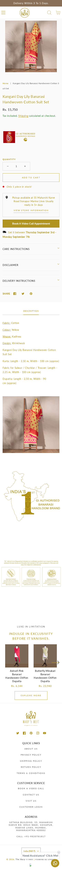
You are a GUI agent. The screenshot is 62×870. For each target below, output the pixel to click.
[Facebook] (14, 293)
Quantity (9, 159)
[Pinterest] (30, 293)
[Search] (49, 12)
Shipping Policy (31, 761)
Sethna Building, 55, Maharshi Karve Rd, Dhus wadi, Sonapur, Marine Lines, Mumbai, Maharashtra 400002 (31, 826)
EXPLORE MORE (31, 695)
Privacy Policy (31, 754)
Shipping (23, 115)
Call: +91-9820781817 (31, 836)
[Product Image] (31, 46)
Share (6, 293)
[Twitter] (22, 293)
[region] (31, 3)
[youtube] (44, 733)
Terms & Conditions (31, 773)
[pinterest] (31, 733)
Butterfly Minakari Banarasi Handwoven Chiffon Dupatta (45, 676)
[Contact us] (55, 863)
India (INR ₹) (29, 851)
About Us (31, 748)
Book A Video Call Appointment (31, 223)
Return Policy (31, 767)
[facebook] (24, 733)
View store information (31, 210)
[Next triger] (55, 664)
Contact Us (31, 794)
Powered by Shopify (45, 859)
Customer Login (31, 807)
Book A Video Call (31, 788)
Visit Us (31, 801)
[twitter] (17, 733)
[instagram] (37, 733)
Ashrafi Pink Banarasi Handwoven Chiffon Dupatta (16, 676)
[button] (3, 12)
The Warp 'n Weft (24, 859)
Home (5, 83)
